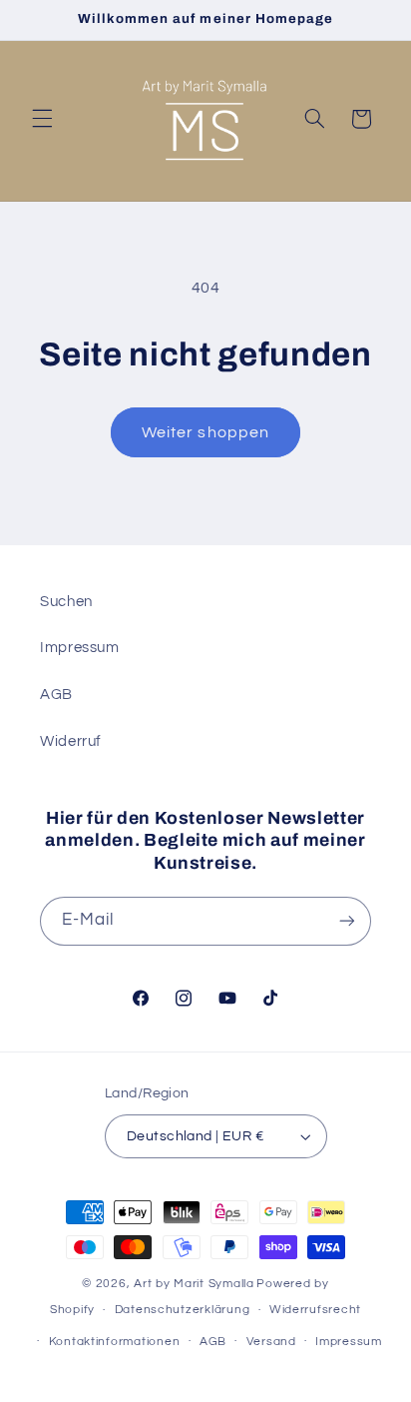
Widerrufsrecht (315, 1309)
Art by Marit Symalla (194, 1283)
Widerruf (71, 741)
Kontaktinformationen (115, 1341)
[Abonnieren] (347, 921)
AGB (56, 694)
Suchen (66, 601)
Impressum (80, 647)
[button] (42, 119)
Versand (271, 1341)
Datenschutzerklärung (182, 1309)
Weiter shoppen (205, 432)
